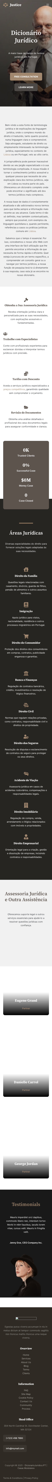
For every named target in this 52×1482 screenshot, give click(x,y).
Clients (26, 1373)
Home (26, 1354)
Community (26, 1405)
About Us (26, 1362)
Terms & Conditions (13, 1478)
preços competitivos (14, 389)
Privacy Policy (31, 1478)
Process (26, 1408)
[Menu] (47, 5)
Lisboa (7, 154)
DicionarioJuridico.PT (35, 1465)
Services (26, 1358)
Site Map (26, 1394)
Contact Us (26, 1401)
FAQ (26, 1390)
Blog (26, 1365)
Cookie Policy (26, 1397)
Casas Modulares (26, 1468)
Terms (26, 1369)
